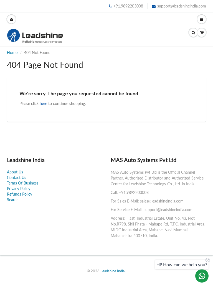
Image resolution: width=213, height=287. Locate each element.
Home (12, 52)
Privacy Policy (18, 188)
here (43, 103)
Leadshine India (112, 271)
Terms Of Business (22, 183)
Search (13, 199)
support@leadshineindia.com (181, 6)
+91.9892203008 (128, 6)
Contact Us (16, 177)
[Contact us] (202, 276)
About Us (15, 172)
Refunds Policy (19, 194)
